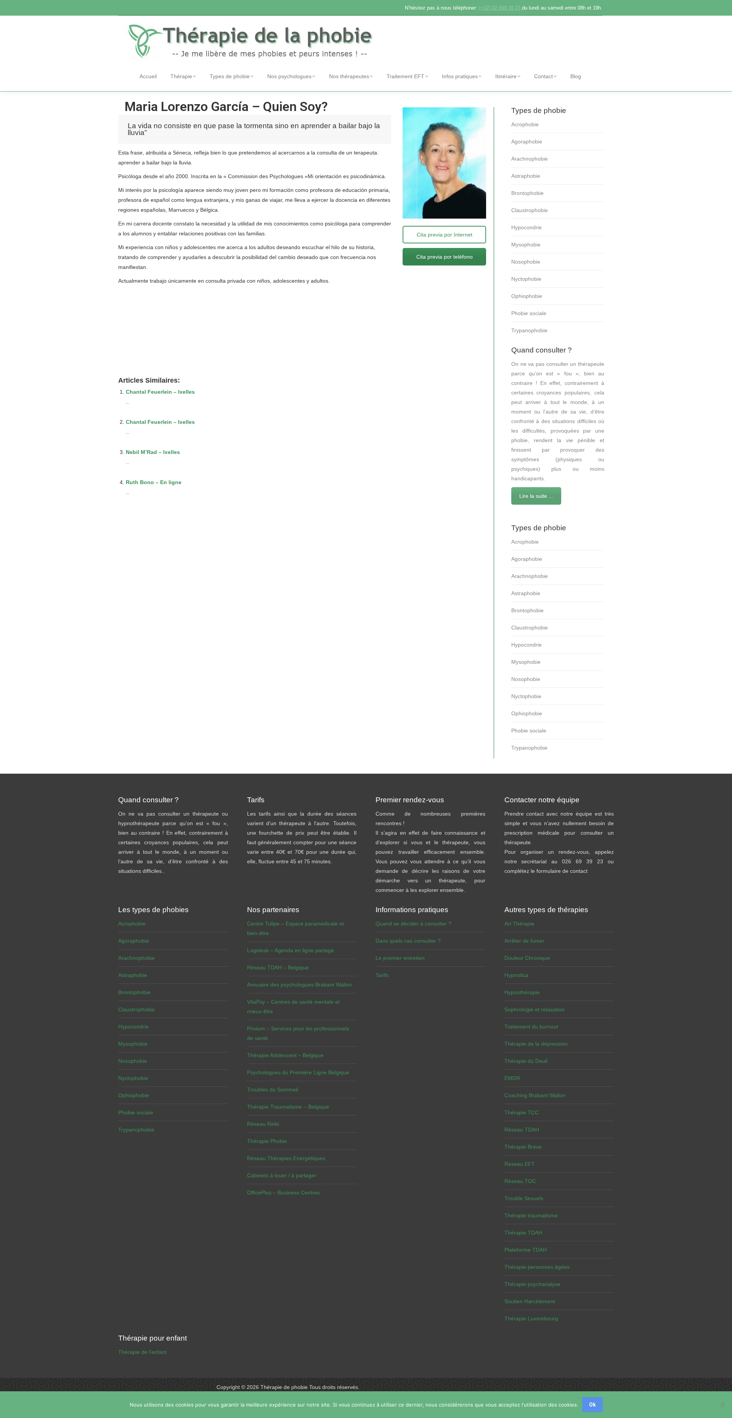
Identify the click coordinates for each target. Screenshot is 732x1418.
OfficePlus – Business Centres (283, 1192)
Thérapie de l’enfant (142, 1352)
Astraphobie (525, 176)
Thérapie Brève (523, 1147)
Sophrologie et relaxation (534, 1009)
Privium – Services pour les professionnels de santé (298, 1033)
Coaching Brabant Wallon (534, 1095)
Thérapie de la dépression (536, 1044)
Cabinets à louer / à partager (281, 1175)
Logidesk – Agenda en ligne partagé (290, 950)
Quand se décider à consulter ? (413, 924)
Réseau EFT (519, 1164)
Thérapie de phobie (284, 1387)
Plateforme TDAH (525, 1250)
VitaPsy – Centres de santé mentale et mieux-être (293, 1006)
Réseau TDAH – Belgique (278, 967)
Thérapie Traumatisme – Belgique (288, 1107)
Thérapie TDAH (523, 1233)
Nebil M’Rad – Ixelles (153, 452)
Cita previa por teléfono (444, 257)
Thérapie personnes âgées (537, 1267)
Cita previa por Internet (444, 235)
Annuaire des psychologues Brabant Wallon (299, 985)
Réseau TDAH (521, 1130)
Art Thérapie (519, 924)
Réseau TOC (520, 1181)
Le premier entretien (400, 958)
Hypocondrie (526, 227)
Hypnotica (516, 975)
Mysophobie (526, 244)
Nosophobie (525, 262)
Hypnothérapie (522, 992)
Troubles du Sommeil (272, 1089)
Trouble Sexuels (523, 1198)
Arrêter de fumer (524, 941)
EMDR (512, 1078)
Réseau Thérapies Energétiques (286, 1158)
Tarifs (382, 975)
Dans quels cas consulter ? (408, 941)
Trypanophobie (529, 330)
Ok (592, 1405)
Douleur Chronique (527, 958)
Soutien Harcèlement (529, 1301)
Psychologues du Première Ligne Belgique (298, 1072)
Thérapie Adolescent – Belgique (285, 1055)
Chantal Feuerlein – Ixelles (160, 392)
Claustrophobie (529, 210)
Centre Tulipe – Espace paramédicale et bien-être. (295, 928)
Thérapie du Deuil (525, 1061)
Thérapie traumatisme (531, 1215)
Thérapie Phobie (267, 1141)
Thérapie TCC (521, 1112)
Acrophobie (525, 124)
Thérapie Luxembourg (531, 1318)
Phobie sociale (528, 313)
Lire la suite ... (536, 496)
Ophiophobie (526, 296)
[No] (722, 1404)
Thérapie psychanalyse (532, 1284)
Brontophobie (527, 193)
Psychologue (133, 309)
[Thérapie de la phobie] (251, 40)
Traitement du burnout (531, 1027)
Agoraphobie (526, 141)
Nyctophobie (526, 279)
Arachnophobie (529, 159)
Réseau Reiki (263, 1124)
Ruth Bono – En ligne (153, 482)
